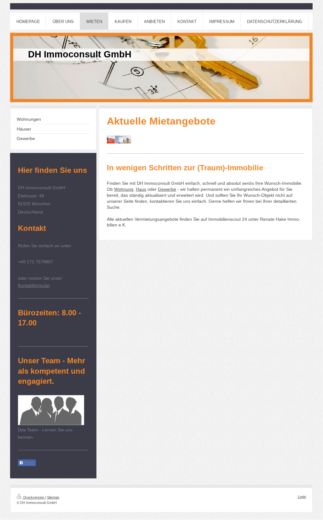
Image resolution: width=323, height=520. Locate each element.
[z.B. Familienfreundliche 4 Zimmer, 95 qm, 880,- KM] (127, 139)
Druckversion (33, 497)
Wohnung (123, 189)
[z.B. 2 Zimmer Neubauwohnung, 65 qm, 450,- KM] (111, 139)
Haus (141, 189)
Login (302, 497)
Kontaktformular (33, 285)
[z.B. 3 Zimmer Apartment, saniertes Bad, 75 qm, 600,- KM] (119, 139)
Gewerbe (167, 189)
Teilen (29, 463)
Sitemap (53, 497)
